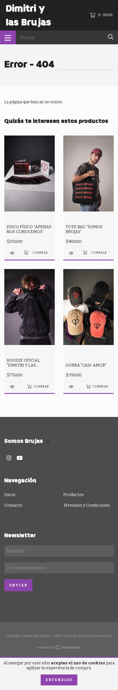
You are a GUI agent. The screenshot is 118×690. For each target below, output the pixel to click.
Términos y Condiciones (86, 505)
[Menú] (8, 37)
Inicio (9, 494)
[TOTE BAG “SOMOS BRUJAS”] (71, 253)
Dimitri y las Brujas (28, 15)
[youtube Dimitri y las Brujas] (19, 458)
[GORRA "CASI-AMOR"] (71, 386)
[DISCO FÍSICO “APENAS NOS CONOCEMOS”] (12, 253)
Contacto (13, 505)
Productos (73, 494)
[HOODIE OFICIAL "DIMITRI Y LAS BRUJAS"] (12, 386)
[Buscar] (111, 37)
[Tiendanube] (59, 648)
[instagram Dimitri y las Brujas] (8, 458)
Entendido (59, 680)
